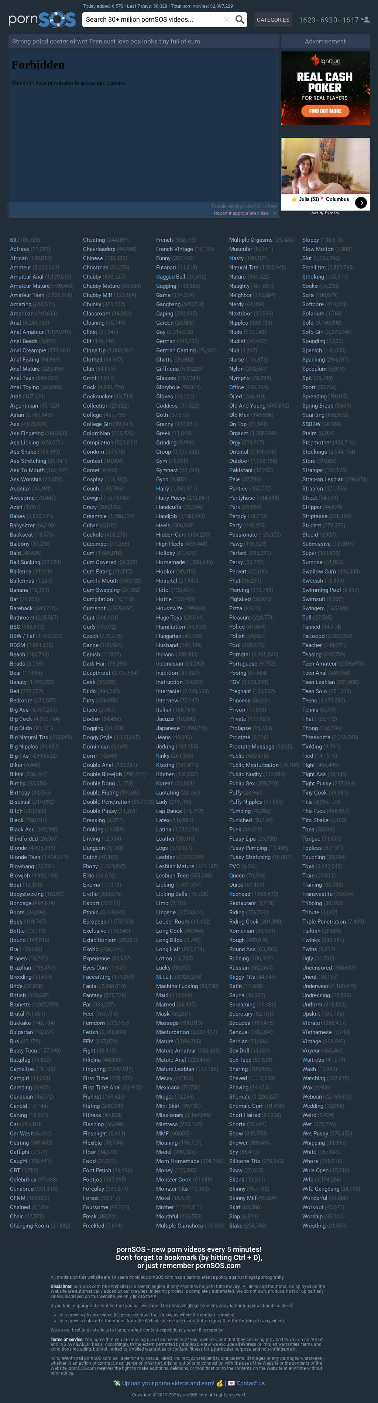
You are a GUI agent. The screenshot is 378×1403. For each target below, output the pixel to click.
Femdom (94, 1023)
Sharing (238, 1069)
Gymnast (167, 470)
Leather (165, 838)
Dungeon (94, 848)
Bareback (21, 608)
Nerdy (236, 304)
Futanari (166, 267)
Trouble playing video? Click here (243, 206)
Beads (17, 663)
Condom (93, 452)
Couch (91, 488)
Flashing (93, 1124)
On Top (238, 424)
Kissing (165, 765)
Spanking (313, 359)
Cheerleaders (99, 249)
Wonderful (314, 1198)
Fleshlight (95, 1133)
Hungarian (168, 636)
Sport (309, 387)
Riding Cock (244, 921)
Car (14, 1124)
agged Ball (170, 276)
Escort (91, 903)
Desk (89, 682)
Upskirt (311, 1014)
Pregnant (240, 691)
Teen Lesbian (318, 682)
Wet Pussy (315, 1133)
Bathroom (22, 617)
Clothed (92, 359)
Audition (20, 488)
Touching (313, 857)
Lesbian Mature (175, 866)
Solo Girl (313, 332)
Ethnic (91, 912)
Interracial (168, 691)
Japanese (168, 728)
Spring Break (317, 405)
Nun (234, 350)
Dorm (90, 756)
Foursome (95, 1207)
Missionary (169, 1115)
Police (237, 627)
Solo (308, 323)
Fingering (94, 1069)
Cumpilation (98, 599)
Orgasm (238, 433)
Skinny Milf (243, 1198)
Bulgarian (21, 1032)
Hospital (166, 580)
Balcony (20, 544)
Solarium (313, 313)
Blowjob (20, 875)
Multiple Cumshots (179, 1225)
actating (167, 792)
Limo (162, 903)
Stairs (309, 433)
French (164, 240)
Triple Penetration (324, 921)
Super (309, 553)
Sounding (313, 341)
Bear (15, 673)
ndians (165, 654)
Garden (164, 323)
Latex (162, 820)
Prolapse (240, 728)
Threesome (316, 737)
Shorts (237, 1124)
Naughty (239, 286)
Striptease (314, 516)
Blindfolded (24, 838)
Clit (87, 341)
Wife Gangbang (320, 1189)
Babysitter (22, 525)
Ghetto (164, 359)
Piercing (239, 590)
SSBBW (311, 424)
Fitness (92, 1115)
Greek (163, 433)
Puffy (235, 792)
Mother (165, 1207)
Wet (307, 1124)
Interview (167, 700)
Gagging (166, 286)
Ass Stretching (28, 461)
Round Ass (242, 949)
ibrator (312, 1023)
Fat (87, 1004)
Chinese (93, 258)
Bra (14, 949)
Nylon (236, 369)
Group (163, 452)
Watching (313, 1078)
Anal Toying (24, 387)
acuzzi (165, 719)
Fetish (90, 1032)
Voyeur (311, 1050)
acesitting (96, 977)
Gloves (164, 396)
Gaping (164, 313)
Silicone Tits (244, 1161)
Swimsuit (313, 599)
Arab (15, 396)
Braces (18, 958)
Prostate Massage (251, 746)
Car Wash (22, 1133)
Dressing (94, 820)
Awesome (22, 498)
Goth (162, 415)
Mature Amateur (176, 1050)
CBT (15, 1170)
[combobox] (154, 19)
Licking (165, 885)
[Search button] (239, 19)
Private (237, 719)
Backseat (21, 534)
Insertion (167, 673)
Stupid (310, 534)
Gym (161, 461)
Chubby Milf (97, 295)
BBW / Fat (22, 636)
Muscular (240, 249)
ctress (19, 249)
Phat (234, 580)
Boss (16, 921)
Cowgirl (92, 498)
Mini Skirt (168, 1106)
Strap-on (312, 488)
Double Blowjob (102, 774)
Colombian (96, 433)
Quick (236, 885)
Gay (160, 332)
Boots (17, 912)
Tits (307, 802)
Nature (237, 276)
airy (162, 488)
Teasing (312, 654)
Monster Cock (173, 1179)
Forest (91, 1198)
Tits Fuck (313, 811)
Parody (237, 516)
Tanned (311, 627)
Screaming (242, 1004)
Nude (235, 332)
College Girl (97, 424)
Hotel (163, 590)
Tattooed (313, 636)
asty (236, 258)
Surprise (312, 562)
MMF (162, 1133)
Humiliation (170, 627)
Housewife (169, 608)
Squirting (313, 415)
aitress (313, 1060)
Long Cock (169, 931)
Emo (88, 875)
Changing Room (29, 1225)
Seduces (239, 1023)
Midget (164, 1096)
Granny (164, 424)
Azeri (16, 507)
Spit (307, 378)
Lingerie (166, 912)
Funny (163, 258)
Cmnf (89, 378)
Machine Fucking (177, 986)
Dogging (93, 728)
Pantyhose (242, 498)
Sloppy (310, 240)
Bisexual (20, 802)
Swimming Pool (321, 590)
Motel (163, 1198)
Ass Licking (24, 442)
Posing (237, 673)
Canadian (21, 1096)
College (92, 415)
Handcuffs (169, 507)
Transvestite (317, 894)
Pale (234, 479)
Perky (236, 562)
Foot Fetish (97, 1170)
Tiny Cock (314, 792)
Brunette (20, 1004)
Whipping (313, 1142)
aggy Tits (242, 977)
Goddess (167, 405)
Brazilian (20, 967)
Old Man (239, 415)
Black (17, 820)
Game (163, 295)
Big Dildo (21, 728)
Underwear (315, 986)
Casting (19, 1142)
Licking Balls (172, 894)
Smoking (313, 276)
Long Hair (168, 949)
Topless (312, 848)
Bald (15, 553)
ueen (237, 875)
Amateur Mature (30, 286)
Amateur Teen (27, 295)
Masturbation (172, 1032)
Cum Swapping (101, 590)
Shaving (238, 1087)
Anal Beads (24, 341)
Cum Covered (99, 562)
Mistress (167, 1124)
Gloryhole (168, 387)
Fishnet (92, 1096)
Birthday (20, 792)
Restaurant (242, 903)
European (94, 921)
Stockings (314, 452)
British (18, 995)
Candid (18, 1106)
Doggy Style (97, 737)
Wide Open (315, 1170)
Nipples (238, 323)
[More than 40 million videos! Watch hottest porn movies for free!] (43, 19)
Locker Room (172, 921)
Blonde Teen (25, 857)
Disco (90, 709)
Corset (91, 470)
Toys (308, 866)
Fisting (91, 1106)
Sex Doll (239, 1050)
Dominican (96, 746)
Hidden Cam (171, 534)
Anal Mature (25, 369)
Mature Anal (171, 1060)
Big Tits (19, 756)
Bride (16, 986)
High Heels (169, 544)
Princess (240, 700)
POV (234, 682)
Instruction (169, 682)
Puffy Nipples (245, 802)
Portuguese (243, 663)
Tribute (310, 912)
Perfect (238, 553)
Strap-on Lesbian (323, 479)
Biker (16, 765)
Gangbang (168, 304)
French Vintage (174, 249)
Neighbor (240, 295)
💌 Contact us (246, 1383)
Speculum (314, 369)
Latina (163, 829)
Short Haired (244, 1115)
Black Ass (22, 829)
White (309, 1152)
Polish (237, 636)
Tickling (312, 746)
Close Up (94, 350)
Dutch (90, 857)
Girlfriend (167, 369)
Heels (163, 525)
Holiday (165, 553)
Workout (312, 1207)
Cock (89, 387)
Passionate (243, 534)
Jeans (163, 737)
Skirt (235, 1207)
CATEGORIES (273, 20)
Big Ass (19, 709)
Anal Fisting (24, 359)
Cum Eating (97, 571)
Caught (18, 1161)
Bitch (16, 811)
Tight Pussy (316, 783)
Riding (236, 912)
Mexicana (168, 1087)
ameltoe (22, 1069)
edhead (239, 894)
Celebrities (23, 1179)
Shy (233, 1152)
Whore (310, 1161)
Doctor (91, 719)
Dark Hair (94, 663)
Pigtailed (240, 599)
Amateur (20, 267)
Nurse (236, 359)
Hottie (164, 599)
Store (309, 461)
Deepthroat (96, 673)
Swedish (312, 580)
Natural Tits (243, 267)
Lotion (164, 958)
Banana (19, 590)
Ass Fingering (27, 433)
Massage (167, 1023)
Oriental (238, 452)
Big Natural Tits (29, 737)
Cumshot (94, 608)
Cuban (91, 525)
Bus (14, 1041)
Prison (237, 709)
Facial (90, 986)
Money (164, 1170)
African (19, 258)
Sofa (308, 295)
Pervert (238, 571)
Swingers (313, 608)
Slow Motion (318, 249)
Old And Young (247, 405)
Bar (14, 599)
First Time (95, 1078)
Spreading (314, 396)
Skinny (237, 1189)
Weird (309, 1115)
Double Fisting (100, 792)
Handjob (166, 516)
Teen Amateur (319, 663)
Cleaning (93, 323)
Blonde (18, 848)
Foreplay (93, 1189)
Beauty (18, 682)
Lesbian (165, 857)
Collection (96, 405)
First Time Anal (102, 1087)
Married (165, 1004)
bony (90, 866)
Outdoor (239, 461)
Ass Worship (25, 479)
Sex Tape (240, 1060)
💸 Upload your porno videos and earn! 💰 (168, 1383)
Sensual (239, 1032)
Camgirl (19, 1078)
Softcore (313, 304)
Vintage (311, 1041)
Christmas (96, 267)
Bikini (17, 774)
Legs (162, 848)
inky (162, 756)
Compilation (98, 442)
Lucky (163, 967)
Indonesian (169, 663)
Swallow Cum (319, 571)
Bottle (17, 931)
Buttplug (20, 1060)
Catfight (20, 1152)
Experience (96, 958)
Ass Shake (23, 452)
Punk (235, 829)
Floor (89, 1152)
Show (236, 1133)
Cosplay (93, 479)
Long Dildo (169, 940)
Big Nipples (24, 746)
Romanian (241, 931)
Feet (88, 1014)
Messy (164, 1078)
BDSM (17, 645)
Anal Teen (22, 378)
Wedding (312, 1106)
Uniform (312, 1004)
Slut (307, 258)
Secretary (240, 1014)
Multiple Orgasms (251, 240)
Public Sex (242, 783)
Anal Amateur (27, 332)
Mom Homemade (177, 1161)
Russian (239, 967)
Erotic (90, 894)
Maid (162, 995)
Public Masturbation (254, 765)
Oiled (235, 396)
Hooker (165, 571)
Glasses (166, 378)
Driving (91, 838)
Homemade (170, 562)
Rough (237, 940)
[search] (147, 19)
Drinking (93, 829)
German (165, 341)
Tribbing (312, 903)
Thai (307, 719)
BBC (15, 627)
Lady (162, 802)
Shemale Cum (246, 1106)
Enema (91, 885)
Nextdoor (240, 313)
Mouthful (167, 1216)
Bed (14, 691)
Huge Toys (169, 617)
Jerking (165, 746)
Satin (235, 986)
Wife (307, 1179)
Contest (93, 461)
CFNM (17, 1198)
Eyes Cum (95, 967)
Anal (15, 323)
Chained (20, 1207)
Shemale (240, 1096)
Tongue (311, 838)
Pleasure (240, 617)
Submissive (316, 544)
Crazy (90, 507)
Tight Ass (314, 774)
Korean (164, 783)
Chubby (92, 276)
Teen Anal (314, 673)
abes (17, 516)
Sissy (236, 1170)
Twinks (311, 940)
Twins (309, 949)
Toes (308, 829)
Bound (17, 940)
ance (91, 645)
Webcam (313, 1096)
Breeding (20, 977)
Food (89, 1161)
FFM (88, 1041)
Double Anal (98, 765)
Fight (89, 1050)
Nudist (237, 341)
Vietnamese (317, 1032)
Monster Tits (172, 1189)
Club (88, 369)
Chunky (92, 304)
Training (312, 885)
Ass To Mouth (27, 470)
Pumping (240, 811)
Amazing (20, 304)
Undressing (316, 995)
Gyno (162, 479)
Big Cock (21, 719)
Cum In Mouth (100, 580)
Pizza (235, 608)
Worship (312, 1216)
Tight (308, 765)
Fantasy (92, 995)
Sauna (236, 995)
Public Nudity (245, 774)
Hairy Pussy (170, 498)
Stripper (312, 507)
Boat (15, 885)
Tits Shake (315, 820)
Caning (18, 1115)
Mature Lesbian (175, 1069)
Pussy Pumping (248, 848)
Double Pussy (100, 811)
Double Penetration (106, 802)
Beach (17, 654)
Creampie (95, 516)
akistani (240, 470)
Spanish (312, 350)
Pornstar (239, 654)
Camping (21, 1087)
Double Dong (99, 783)
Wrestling (314, 1225)
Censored (22, 1189)
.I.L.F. (164, 977)
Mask (163, 1014)
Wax (307, 1087)
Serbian (238, 1041)
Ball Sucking (25, 562)
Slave (236, 1225)
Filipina (92, 1060)
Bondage (20, 903)
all (307, 617)
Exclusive (94, 931)
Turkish (311, 931)
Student (311, 525)
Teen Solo (314, 691)
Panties (238, 488)
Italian (163, 709)
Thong (310, 728)
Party (235, 525)
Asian (17, 415)
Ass (15, 424)
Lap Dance (169, 811)
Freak (90, 1216)
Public (236, 756)
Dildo (89, 691)
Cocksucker (98, 396)
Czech (90, 636)
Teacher (312, 645)
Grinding (166, 442)
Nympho (239, 378)
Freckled (93, 1225)
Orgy (234, 442)
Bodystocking (27, 894)
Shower (238, 1142)
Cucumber (95, 544)
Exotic (91, 949)
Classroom (96, 313)
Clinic (90, 332)
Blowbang (22, 866)
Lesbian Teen (172, 875)
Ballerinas (22, 580)
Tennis (310, 709)
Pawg (236, 544)
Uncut (309, 977)
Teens (309, 700)
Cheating (94, 240)
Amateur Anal (27, 276)
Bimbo (18, 783)
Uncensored (317, 967)
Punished (240, 820)
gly (307, 958)
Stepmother (316, 442)
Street (309, 498)
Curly (89, 627)
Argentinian (24, 405)
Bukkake (20, 1023)
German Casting (176, 350)
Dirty (88, 700)
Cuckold (93, 534)
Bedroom (21, 700)
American (22, 313)
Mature (164, 1041)
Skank (236, 1179)
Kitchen (165, 774)
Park (234, 507)
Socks (310, 286)
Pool (235, 645)
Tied (307, 756)
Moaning (167, 1142)
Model (164, 1152)
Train (308, 875)
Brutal (17, 1014)
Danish (91, 654)
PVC (234, 866)
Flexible (92, 1142)
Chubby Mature (101, 286)
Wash (309, 1069)
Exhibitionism (100, 940)
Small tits (314, 267)
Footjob (92, 1179)
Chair (16, 1216)
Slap (234, 1216)
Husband (167, 645)
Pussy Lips (242, 838)
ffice (236, 387)
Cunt (88, 617)
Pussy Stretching (250, 857)
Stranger (312, 470)
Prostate (239, 737)
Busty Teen (23, 1050)
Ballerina (20, 571)
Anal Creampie (28, 350)
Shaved (238, 1078)
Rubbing (239, 958)
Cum (88, 553)
